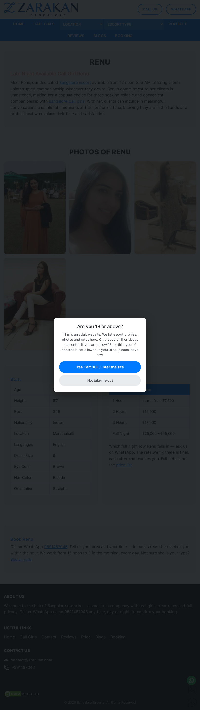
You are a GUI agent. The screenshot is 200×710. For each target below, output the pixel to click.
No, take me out (100, 380)
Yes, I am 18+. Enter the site (100, 367)
